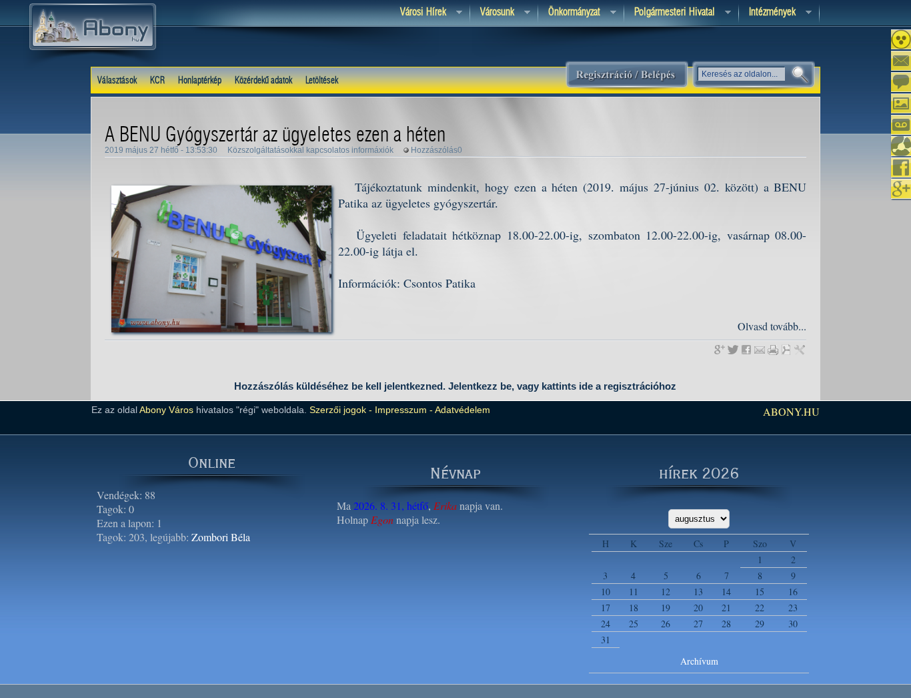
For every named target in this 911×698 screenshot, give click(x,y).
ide (586, 386)
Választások (117, 80)
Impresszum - (402, 409)
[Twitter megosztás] (733, 349)
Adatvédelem (461, 409)
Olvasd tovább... (772, 326)
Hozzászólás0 (436, 150)
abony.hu (791, 411)
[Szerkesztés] (799, 349)
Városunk (492, 13)
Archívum (699, 661)
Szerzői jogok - (340, 409)
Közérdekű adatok (263, 80)
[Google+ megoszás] (719, 349)
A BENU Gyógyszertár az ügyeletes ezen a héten (275, 135)
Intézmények (767, 13)
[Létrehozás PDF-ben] (786, 349)
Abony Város (166, 409)
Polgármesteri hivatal (669, 13)
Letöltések (321, 80)
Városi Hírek (418, 13)
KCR (157, 80)
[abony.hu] (93, 66)
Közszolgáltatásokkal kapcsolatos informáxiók (310, 150)
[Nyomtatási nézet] (773, 349)
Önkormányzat (569, 13)
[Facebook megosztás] (746, 349)
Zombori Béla (220, 537)
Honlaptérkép (199, 80)
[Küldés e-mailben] (759, 349)
